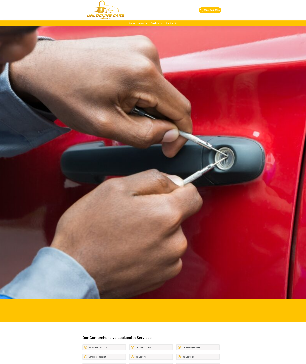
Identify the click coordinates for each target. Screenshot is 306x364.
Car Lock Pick (188, 357)
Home (132, 23)
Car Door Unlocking (143, 347)
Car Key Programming (191, 347)
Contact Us (171, 23)
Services (155, 23)
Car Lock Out (141, 357)
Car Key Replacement (97, 357)
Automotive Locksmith (98, 347)
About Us (142, 23)
